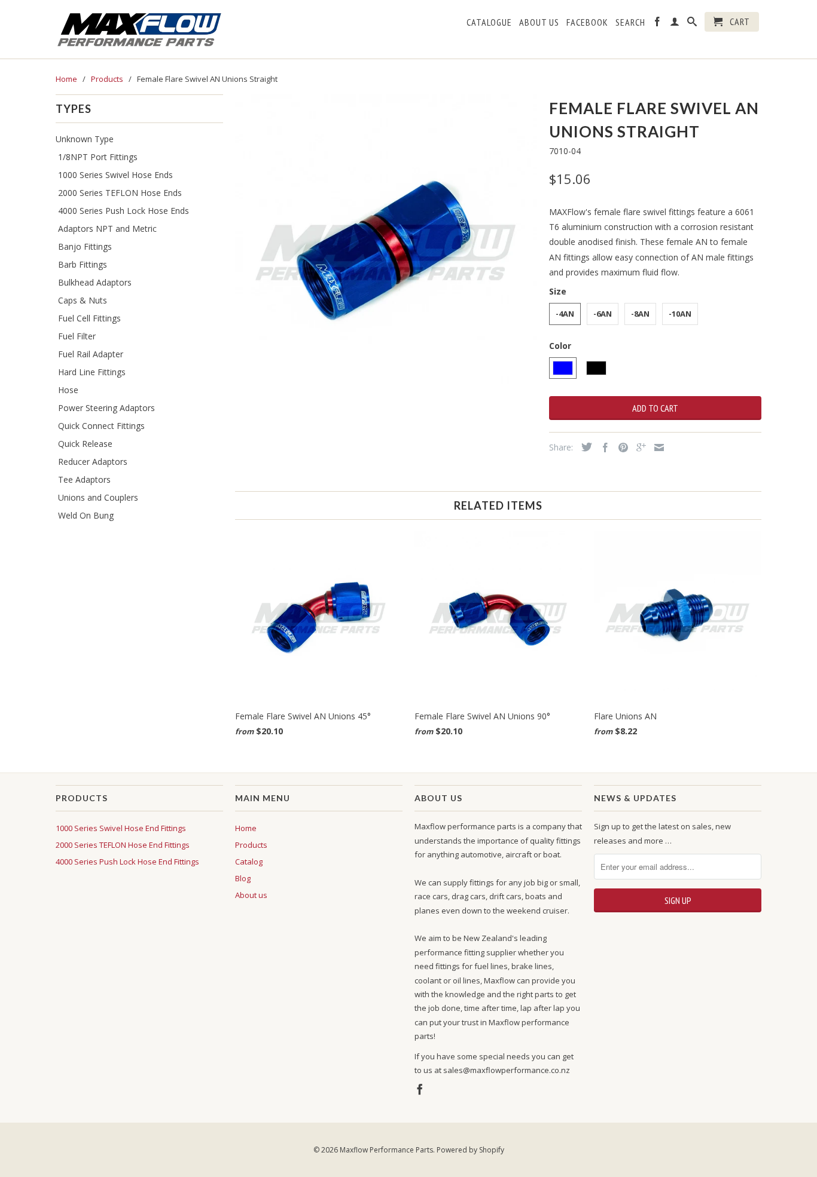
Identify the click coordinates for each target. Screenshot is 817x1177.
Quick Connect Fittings (101, 425)
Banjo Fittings (85, 246)
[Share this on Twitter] (583, 447)
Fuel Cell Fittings (89, 318)
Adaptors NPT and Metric (107, 228)
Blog (243, 878)
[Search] (692, 24)
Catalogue (489, 22)
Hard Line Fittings (92, 372)
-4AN (565, 313)
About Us (539, 22)
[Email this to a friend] (656, 447)
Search (630, 22)
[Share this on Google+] (638, 447)
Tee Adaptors (84, 479)
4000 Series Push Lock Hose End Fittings (127, 861)
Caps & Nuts (82, 300)
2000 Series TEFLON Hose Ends (120, 192)
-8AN (640, 313)
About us (251, 895)
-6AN (602, 313)
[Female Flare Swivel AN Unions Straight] (386, 245)
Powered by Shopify (470, 1150)
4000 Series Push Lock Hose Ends (123, 210)
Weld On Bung (86, 515)
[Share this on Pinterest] (620, 447)
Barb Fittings (82, 264)
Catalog (249, 861)
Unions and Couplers (98, 497)
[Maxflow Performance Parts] (139, 29)
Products (251, 844)
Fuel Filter (77, 336)
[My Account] (675, 24)
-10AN (680, 313)
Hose (68, 390)
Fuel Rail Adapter (90, 354)
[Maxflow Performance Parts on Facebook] (658, 24)
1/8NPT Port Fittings (98, 157)
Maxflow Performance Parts (386, 1150)
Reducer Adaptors (92, 461)
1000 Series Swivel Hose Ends (115, 174)
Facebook (587, 22)
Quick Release (85, 443)
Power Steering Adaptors (106, 407)
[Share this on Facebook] (602, 447)
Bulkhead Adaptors (95, 282)
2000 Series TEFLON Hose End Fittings (123, 844)
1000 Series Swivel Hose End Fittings (121, 828)
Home (246, 828)
